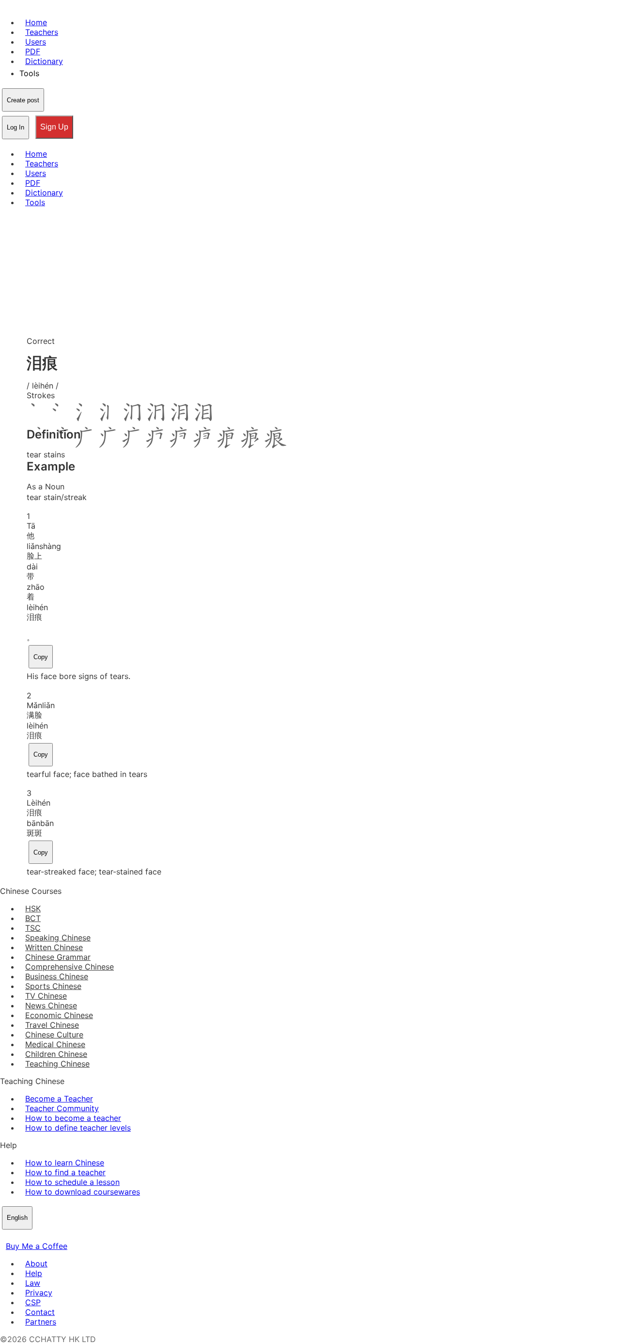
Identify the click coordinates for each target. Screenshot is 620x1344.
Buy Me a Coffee (36, 1246)
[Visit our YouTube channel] (41, 1236)
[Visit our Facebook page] (6, 1236)
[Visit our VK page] (29, 1236)
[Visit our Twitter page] (17, 1236)
